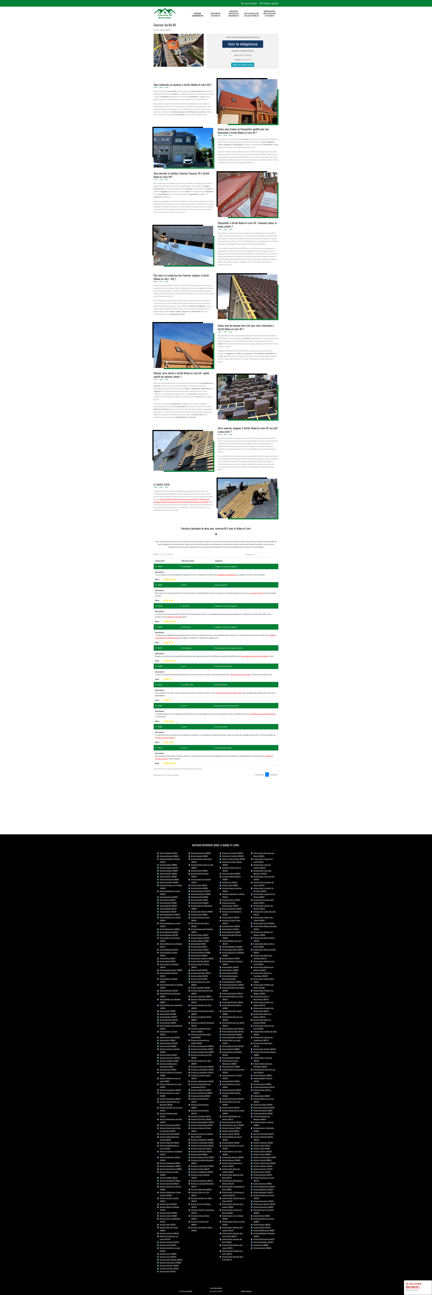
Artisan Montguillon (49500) (233, 985)
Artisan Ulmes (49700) (261, 1172)
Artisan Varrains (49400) (262, 1183)
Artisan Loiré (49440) (230, 885)
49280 (160, 727)
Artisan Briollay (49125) (169, 1020)
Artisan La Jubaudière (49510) (202, 1069)
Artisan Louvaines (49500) (232, 908)
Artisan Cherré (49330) (168, 1204)
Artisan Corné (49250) (168, 1245)
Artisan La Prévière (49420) (201, 1119)
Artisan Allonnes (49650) (169, 856)
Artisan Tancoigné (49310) (263, 1134)
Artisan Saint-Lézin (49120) (263, 923)
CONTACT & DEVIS (270, 3)
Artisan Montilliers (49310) (232, 993)
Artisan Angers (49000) (168, 873)
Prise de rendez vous (243, 65)
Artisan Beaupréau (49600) (170, 929)
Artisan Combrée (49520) (169, 1233)
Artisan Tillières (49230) (262, 1151)
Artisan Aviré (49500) (168, 900)
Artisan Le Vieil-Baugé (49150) (233, 859)
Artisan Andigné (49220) (169, 868)
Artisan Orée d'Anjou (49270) (233, 1099)
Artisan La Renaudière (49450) (202, 1122)
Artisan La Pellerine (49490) (201, 1093)
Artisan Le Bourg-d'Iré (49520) (202, 1157)
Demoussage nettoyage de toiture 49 (269, 13)
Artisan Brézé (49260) (168, 1014)
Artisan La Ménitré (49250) (201, 1090)
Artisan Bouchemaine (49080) (171, 970)
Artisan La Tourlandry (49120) (202, 1145)
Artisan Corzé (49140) (168, 1257)
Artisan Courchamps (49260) (170, 1262)
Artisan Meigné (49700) (231, 958)
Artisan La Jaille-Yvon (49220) (202, 1066)
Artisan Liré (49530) (229, 882)
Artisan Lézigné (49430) (231, 873)
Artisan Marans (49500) (231, 926)
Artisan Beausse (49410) (169, 932)
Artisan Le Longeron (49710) (202, 1180)
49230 (160, 627)
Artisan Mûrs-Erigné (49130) (233, 1046)
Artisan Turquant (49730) (263, 1169)
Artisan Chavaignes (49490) (170, 1166)
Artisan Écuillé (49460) (199, 897)
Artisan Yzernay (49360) (262, 1248)
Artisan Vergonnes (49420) (263, 1201)
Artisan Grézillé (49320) (200, 961)
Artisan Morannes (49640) (232, 1034)
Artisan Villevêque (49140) (263, 1242)
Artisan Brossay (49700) (169, 1043)
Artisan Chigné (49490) (168, 1213)
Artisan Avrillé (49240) (168, 903)
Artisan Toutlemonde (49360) (264, 1157)
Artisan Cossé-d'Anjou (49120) (171, 1259)
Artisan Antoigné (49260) (169, 879)
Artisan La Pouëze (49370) (201, 1116)
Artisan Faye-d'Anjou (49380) (202, 911)
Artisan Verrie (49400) (261, 1216)
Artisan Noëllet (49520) (231, 1058)
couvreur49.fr (188, 1291)
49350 (160, 748)
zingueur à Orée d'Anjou (227, 575)
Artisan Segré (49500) (261, 1096)
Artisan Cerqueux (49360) (169, 1061)
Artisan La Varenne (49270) (201, 1148)
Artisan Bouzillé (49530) (169, 990)
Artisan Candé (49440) (168, 1046)
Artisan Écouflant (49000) (201, 894)
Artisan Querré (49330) (231, 1134)
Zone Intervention (216, 1288)
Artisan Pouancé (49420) (231, 1128)
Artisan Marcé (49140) (230, 929)
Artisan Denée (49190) (199, 856)
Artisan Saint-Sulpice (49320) (264, 1049)
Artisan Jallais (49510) (199, 976)
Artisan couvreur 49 (197, 14)
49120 (160, 606)
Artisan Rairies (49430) (231, 1142)
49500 (160, 566)
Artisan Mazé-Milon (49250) (232, 949)
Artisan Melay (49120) (230, 967)
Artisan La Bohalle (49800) (201, 996)
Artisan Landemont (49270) (201, 1151)
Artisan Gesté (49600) (199, 955)
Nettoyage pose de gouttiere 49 (251, 14)
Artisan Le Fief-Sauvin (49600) (202, 1166)
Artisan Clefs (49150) (168, 1224)
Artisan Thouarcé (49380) (263, 1142)
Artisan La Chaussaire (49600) (202, 1046)
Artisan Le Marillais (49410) (201, 1189)
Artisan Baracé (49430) (168, 906)
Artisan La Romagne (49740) (202, 1125)
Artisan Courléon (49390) (169, 1265)
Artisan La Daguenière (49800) (202, 1052)
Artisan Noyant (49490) (231, 1066)
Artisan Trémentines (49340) (264, 1163)
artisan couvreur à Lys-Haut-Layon (228, 693)
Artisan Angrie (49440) (168, 876)
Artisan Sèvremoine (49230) (264, 1107)
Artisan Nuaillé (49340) (231, 1081)
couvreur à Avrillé (256, 593)
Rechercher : (250, 554)
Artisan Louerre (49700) (231, 900)
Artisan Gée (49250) (198, 944)
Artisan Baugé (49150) (168, 908)
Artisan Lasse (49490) (199, 1154)
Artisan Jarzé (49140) (199, 979)
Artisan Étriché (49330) (200, 903)
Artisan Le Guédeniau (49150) (202, 1172)
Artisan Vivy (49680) (260, 1245)
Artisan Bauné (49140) (168, 911)
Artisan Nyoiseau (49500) (231, 1090)
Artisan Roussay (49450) (231, 1160)
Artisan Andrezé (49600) (169, 870)
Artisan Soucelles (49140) (263, 1113)
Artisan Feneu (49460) (199, 914)
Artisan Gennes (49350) (200, 949)
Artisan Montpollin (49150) (232, 1002)
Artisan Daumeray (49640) (201, 853)
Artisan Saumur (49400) (262, 1084)
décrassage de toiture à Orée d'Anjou (254, 656)
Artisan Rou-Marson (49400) (233, 1157)
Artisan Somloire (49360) (263, 1110)
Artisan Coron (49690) (168, 1254)
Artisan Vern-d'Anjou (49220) (264, 1204)
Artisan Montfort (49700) (232, 982)
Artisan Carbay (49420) (168, 1055)
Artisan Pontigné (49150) (232, 1122)
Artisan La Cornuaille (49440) (202, 1049)
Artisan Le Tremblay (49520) (233, 856)
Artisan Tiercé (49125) (261, 1145)
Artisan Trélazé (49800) (262, 1160)
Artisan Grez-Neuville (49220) (202, 958)
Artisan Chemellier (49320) (170, 1180)
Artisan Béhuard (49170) (169, 949)
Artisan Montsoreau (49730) (233, 1031)
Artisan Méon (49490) (230, 970)
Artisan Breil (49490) (168, 1011)
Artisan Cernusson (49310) (170, 1058)
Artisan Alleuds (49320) (168, 853)
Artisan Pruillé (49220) (230, 1131)
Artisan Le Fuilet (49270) (200, 1169)
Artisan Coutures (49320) (169, 1268)
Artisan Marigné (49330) (231, 932)
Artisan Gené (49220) (199, 946)
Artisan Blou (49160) (167, 958)
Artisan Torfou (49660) (262, 1154)
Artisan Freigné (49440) (200, 941)
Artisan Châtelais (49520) (169, 1142)
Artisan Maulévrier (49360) (232, 946)
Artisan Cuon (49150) (168, 1271)
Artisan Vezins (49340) (261, 1224)
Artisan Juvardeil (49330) (200, 987)
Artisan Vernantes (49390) (263, 1207)
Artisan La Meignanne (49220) (202, 1081)
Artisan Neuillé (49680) (231, 1049)
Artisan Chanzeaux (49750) (170, 1125)
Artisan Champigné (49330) (170, 1099)
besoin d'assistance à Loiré (240, 674)
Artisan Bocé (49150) (168, 961)
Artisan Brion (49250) (168, 1023)
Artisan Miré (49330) (230, 973)
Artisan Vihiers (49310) (262, 1227)
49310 (160, 684)
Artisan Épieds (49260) (199, 900)
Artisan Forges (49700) (199, 935)
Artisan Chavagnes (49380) (170, 1163)
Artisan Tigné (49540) (261, 1148)
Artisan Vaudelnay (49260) (263, 1189)
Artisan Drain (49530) (199, 885)
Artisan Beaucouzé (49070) (170, 914)
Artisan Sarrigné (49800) (262, 1075)
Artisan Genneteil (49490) (201, 952)
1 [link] (267, 774)
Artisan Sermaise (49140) (263, 1104)
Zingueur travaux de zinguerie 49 (233, 13)
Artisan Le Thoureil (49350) (232, 853)
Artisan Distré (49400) (199, 870)
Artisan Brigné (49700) (168, 1017)
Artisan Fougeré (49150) (200, 938)
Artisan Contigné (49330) (169, 1242)
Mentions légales (246, 1291)
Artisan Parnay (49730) (231, 1107)
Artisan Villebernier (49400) (263, 1230)
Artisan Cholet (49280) (168, 1216)
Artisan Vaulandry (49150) (263, 1192)
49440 (160, 666)
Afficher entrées (163, 554)
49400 (160, 706)
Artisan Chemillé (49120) (169, 1183)
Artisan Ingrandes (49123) (201, 973)
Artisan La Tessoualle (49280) (202, 1142)
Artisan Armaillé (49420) (169, 882)
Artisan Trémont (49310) (262, 1166)
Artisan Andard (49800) (168, 865)
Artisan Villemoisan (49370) (264, 1239)
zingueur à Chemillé (174, 617)
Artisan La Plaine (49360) (200, 1096)
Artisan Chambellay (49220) (170, 1090)
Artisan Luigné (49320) (230, 917)
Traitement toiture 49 (215, 14)
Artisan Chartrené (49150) (170, 1134)
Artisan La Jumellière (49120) (202, 1072)
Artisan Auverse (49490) (169, 897)
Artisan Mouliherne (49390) (232, 1037)
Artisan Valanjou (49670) (262, 1175)
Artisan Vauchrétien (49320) (264, 1186)
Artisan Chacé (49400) (168, 1069)
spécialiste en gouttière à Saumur (263, 714)
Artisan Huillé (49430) (199, 970)
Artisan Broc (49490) (167, 1040)
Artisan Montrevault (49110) (233, 1028)
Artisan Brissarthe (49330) (170, 1037)
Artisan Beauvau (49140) (169, 935)
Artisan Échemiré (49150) (200, 891)
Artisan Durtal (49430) (199, 888)
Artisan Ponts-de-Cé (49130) (233, 1125)
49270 (160, 648)
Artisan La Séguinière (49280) (202, 1140)
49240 (160, 585)
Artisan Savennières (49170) (264, 1087)
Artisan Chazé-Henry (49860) (171, 1169)
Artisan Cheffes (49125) (168, 1178)
